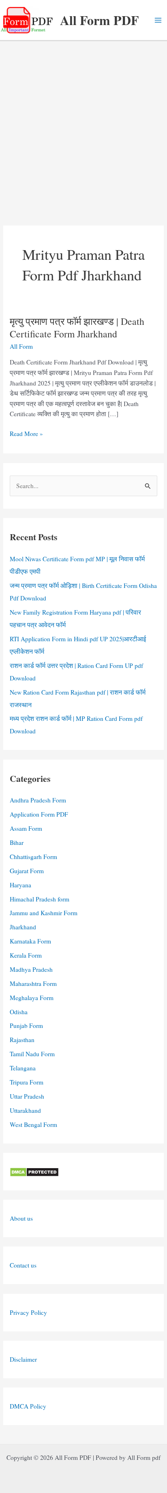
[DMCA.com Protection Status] (34, 1171)
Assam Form (26, 828)
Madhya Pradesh (31, 969)
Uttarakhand (25, 1110)
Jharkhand (23, 927)
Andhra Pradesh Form (38, 800)
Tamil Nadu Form (32, 1054)
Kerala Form (26, 955)
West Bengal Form (33, 1124)
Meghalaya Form (32, 998)
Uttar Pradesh (27, 1096)
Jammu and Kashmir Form (43, 913)
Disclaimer (23, 1359)
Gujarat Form (27, 871)
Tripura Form (26, 1082)
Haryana (20, 885)
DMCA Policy (28, 1406)
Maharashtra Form (33, 983)
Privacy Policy (28, 1312)
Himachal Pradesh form (39, 899)
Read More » (26, 434)
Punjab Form (26, 1025)
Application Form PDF (39, 814)
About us (21, 1218)
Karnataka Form (30, 941)
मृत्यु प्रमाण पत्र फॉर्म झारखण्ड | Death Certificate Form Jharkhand (77, 327)
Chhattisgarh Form (33, 857)
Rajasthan (22, 1040)
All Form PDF (99, 20)
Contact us (23, 1265)
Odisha (19, 1012)
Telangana (23, 1068)
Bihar (17, 842)
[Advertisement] (83, 128)
